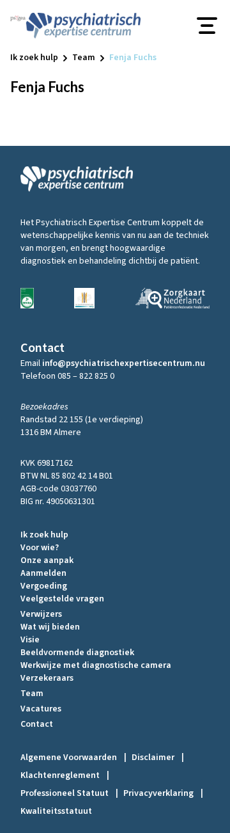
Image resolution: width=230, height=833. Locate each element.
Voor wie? (39, 547)
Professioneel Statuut (69, 793)
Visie (30, 639)
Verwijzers (41, 614)
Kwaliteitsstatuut (56, 811)
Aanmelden (43, 573)
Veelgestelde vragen (62, 598)
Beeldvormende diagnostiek (77, 652)
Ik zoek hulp (44, 534)
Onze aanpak (46, 560)
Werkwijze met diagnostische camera (95, 665)
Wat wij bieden (50, 627)
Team (31, 693)
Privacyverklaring (163, 793)
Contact (36, 724)
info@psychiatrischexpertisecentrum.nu (123, 363)
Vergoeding (43, 586)
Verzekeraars (46, 678)
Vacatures (40, 708)
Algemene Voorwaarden (73, 757)
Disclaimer (158, 757)
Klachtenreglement (64, 775)
